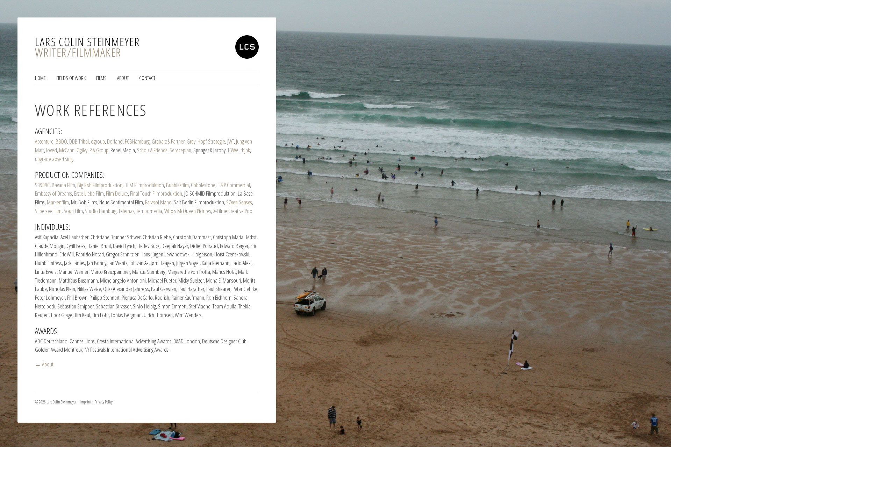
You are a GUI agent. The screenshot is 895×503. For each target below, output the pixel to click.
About (123, 77)
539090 (42, 185)
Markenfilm (58, 202)
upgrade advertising (54, 159)
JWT (230, 141)
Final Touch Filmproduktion (156, 193)
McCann (66, 150)
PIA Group (99, 150)
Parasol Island (158, 202)
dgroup (98, 141)
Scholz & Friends (152, 150)
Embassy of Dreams (53, 193)
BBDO (61, 141)
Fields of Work (71, 77)
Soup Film (73, 211)
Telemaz (126, 211)
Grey (191, 141)
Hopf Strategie (211, 141)
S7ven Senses (239, 202)
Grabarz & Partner (168, 141)
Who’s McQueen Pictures (187, 211)
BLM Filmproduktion (144, 185)
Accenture (44, 141)
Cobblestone (203, 185)
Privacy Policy (103, 402)
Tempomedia (149, 211)
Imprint (85, 402)
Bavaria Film (63, 185)
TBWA (233, 150)
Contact (147, 77)
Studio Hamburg (100, 211)
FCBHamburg (137, 141)
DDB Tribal (79, 141)
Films (101, 77)
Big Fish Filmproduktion (99, 185)
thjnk (245, 150)
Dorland (115, 141)
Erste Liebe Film (89, 193)
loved (51, 150)
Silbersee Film (48, 211)
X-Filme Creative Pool (233, 211)
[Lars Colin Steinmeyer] (147, 52)
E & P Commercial (233, 185)
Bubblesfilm (177, 185)
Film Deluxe (117, 193)
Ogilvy (82, 150)
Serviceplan (180, 150)
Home (40, 77)
